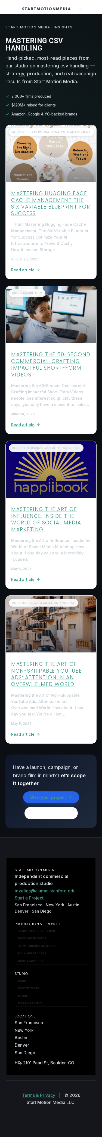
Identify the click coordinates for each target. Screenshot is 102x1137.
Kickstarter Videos (32, 938)
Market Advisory (30, 961)
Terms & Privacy (38, 1095)
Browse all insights (51, 813)
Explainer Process (31, 953)
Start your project (48, 797)
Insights (23, 996)
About (21, 980)
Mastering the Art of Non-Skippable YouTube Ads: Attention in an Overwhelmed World (46, 674)
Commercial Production (36, 931)
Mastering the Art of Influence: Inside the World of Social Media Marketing (46, 519)
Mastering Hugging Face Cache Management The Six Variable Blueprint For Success (50, 203)
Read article (23, 270)
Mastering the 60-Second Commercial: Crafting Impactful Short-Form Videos (51, 364)
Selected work (28, 988)
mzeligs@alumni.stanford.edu (45, 890)
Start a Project (29, 898)
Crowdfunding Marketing (36, 946)
